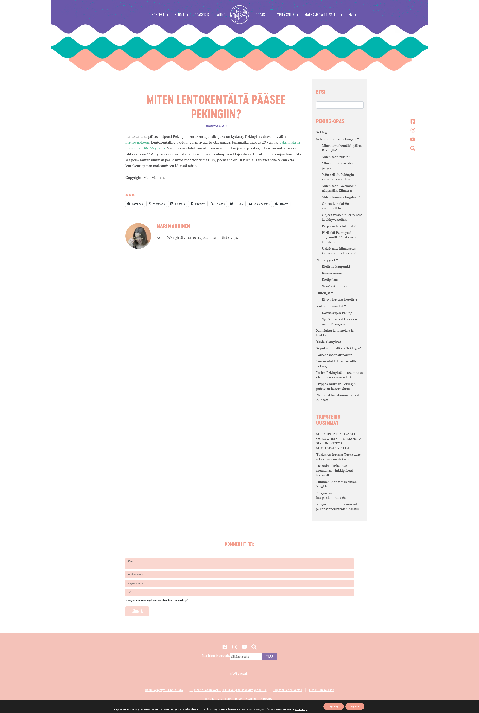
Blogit (180, 14)
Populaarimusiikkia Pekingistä (339, 348)
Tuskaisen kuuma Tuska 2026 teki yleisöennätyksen (338, 457)
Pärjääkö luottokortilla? (339, 226)
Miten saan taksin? (336, 157)
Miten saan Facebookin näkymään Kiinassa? (339, 188)
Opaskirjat (203, 14)
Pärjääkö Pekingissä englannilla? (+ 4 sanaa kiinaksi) (339, 237)
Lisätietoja (301, 709)
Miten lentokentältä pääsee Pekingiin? (342, 148)
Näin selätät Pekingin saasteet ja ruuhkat (338, 177)
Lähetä (137, 611)
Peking (321, 132)
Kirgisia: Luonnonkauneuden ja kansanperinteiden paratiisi (338, 506)
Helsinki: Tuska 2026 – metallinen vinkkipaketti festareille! (334, 470)
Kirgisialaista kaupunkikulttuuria (331, 495)
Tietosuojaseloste (321, 690)
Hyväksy (333, 706)
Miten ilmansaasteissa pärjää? (338, 165)
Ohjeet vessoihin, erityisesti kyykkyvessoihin (342, 217)
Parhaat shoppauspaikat (334, 355)
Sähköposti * (135, 574)
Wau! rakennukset (336, 286)
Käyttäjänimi (135, 583)
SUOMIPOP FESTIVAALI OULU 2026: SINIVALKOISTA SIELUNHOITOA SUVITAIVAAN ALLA (338, 441)
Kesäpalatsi (330, 280)
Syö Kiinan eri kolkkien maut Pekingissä (339, 321)
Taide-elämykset (328, 342)
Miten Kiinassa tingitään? (341, 197)
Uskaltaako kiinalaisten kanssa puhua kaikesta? (339, 250)
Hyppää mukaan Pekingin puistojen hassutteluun (336, 386)
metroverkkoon (137, 142)
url (129, 592)
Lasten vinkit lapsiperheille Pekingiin (336, 363)
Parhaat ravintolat (329, 306)
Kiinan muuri (332, 273)
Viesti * (132, 561)
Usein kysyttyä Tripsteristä (164, 690)
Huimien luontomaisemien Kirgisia (336, 484)
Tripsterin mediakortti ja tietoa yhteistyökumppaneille (228, 690)
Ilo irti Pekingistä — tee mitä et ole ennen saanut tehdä (339, 375)
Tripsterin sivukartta (287, 690)
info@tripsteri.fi (239, 673)
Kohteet (158, 14)
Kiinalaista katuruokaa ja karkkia (335, 332)
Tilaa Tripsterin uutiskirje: (216, 655)
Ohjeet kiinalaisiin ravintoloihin (335, 206)
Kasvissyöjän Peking (337, 313)
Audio (221, 14)
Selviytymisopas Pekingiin (336, 139)
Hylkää (355, 706)
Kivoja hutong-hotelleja (339, 299)
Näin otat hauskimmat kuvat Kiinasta (337, 397)
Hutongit (323, 293)
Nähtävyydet (325, 260)
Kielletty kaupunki (336, 266)
